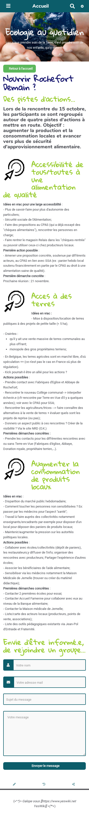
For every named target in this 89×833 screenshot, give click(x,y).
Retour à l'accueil (20, 68)
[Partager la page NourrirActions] (74, 784)
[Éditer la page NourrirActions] (14, 784)
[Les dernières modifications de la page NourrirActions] (44, 784)
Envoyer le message (45, 766)
